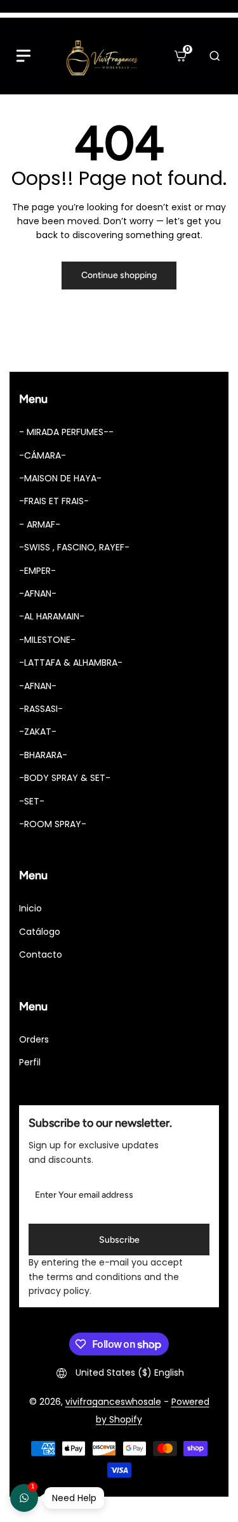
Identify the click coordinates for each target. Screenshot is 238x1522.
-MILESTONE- (47, 639)
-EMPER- (37, 570)
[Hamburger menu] (23, 56)
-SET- (31, 801)
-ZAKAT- (37, 731)
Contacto (40, 954)
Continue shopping (119, 275)
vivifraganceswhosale (113, 1401)
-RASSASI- (41, 708)
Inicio (30, 908)
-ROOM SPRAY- (52, 824)
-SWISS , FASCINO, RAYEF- (74, 547)
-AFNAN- (37, 593)
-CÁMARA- (42, 455)
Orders (34, 1039)
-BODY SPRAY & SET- (64, 777)
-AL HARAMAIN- (51, 616)
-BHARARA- (43, 755)
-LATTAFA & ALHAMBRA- (70, 662)
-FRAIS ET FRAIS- (54, 501)
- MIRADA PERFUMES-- (66, 432)
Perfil (30, 1062)
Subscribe (119, 1239)
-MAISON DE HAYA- (60, 478)
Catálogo (39, 931)
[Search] (214, 56)
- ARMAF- (39, 524)
